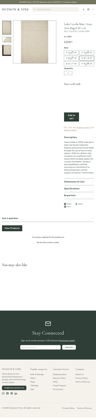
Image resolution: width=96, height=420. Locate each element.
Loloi (69, 36)
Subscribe (69, 347)
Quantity (68, 68)
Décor (33, 378)
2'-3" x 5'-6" (86, 52)
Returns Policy (59, 378)
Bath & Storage (37, 374)
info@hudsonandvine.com (14, 388)
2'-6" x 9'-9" (86, 58)
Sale (32, 389)
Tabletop (34, 385)
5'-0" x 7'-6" (71, 63)
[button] (48, 242)
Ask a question (10, 218)
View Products (12, 228)
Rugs (32, 382)
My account (58, 389)
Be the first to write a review (48, 242)
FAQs (55, 382)
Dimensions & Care (74, 181)
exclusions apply (67, 340)
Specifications (71, 188)
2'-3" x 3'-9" (71, 52)
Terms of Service (82, 382)
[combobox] (55, 9)
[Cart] (88, 9)
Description (70, 137)
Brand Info (70, 195)
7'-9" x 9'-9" (86, 63)
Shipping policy (60, 374)
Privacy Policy (81, 378)
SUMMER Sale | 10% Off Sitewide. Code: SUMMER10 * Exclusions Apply (48, 2)
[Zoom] (34, 42)
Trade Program (59, 385)
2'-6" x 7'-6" (71, 58)
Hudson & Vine (15, 9)
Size (66, 47)
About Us (79, 374)
